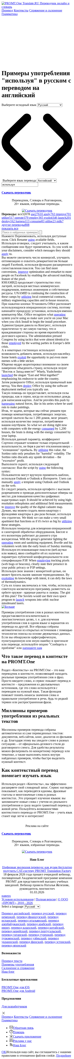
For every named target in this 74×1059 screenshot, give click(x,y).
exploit (22, 357)
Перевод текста (12, 961)
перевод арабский (39, 924)
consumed (48, 428)
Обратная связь (23, 1028)
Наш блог (8, 971)
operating (60, 314)
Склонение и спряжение (18, 968)
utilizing (26, 296)
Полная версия (46, 899)
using (31, 239)
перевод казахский (23, 927)
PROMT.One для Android (18, 990)
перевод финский (31, 942)
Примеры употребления (18, 964)
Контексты (21, 10)
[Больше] (8, 606)
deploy (27, 385)
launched (7, 375)
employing (43, 560)
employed (15, 343)
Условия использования (18, 899)
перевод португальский (45, 931)
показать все (10, 228)
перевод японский (14, 945)
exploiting (8, 578)
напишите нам (32, 648)
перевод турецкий (40, 934)
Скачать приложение (27, 1036)
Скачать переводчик (16, 192)
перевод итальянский (32, 920)
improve (23, 271)
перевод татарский (14, 934)
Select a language (12, 906)
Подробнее (63, 1055)
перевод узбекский (33, 938)
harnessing (8, 403)
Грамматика (10, 14)
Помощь (18, 1032)
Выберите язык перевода (19, 180)
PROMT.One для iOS (16, 987)
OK (4, 1052)
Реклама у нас (22, 1041)
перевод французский (31, 917)
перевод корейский (14, 931)
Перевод (7, 10)
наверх (6, 895)
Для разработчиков (14, 1006)
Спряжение (45, 10)
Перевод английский (16, 913)
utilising (43, 450)
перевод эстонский (57, 942)
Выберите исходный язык (19, 105)
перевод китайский (51, 927)
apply (5, 254)
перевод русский (42, 913)
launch (20, 599)
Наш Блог (19, 1045)
